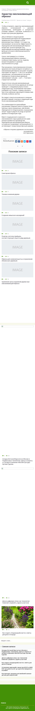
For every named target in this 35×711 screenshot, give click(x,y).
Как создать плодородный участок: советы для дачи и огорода (17, 663)
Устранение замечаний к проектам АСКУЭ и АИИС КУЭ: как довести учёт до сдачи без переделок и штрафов (17, 669)
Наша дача (23, 707)
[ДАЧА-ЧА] (12, 2)
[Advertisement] (17, 304)
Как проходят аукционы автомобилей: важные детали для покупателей (16, 674)
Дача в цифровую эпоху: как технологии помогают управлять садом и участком (14, 658)
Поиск (3, 703)
